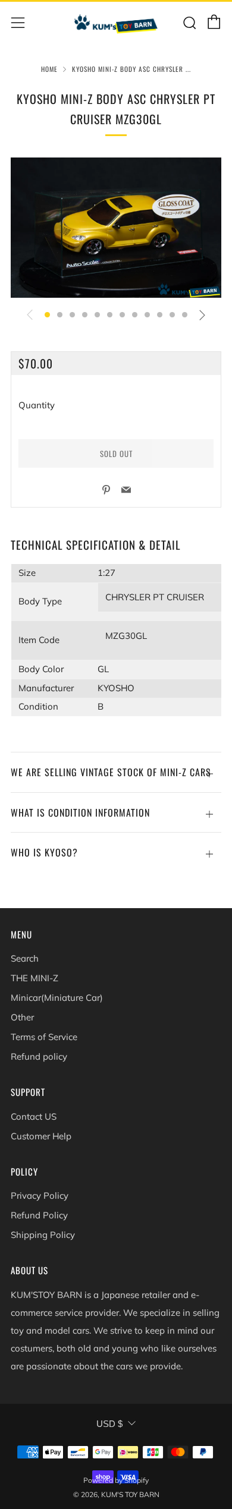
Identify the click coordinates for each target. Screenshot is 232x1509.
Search (25, 958)
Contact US (34, 1116)
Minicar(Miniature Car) (57, 997)
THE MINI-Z (34, 978)
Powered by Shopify (116, 1480)
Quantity (36, 405)
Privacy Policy (39, 1195)
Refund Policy (39, 1215)
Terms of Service (44, 1036)
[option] (116, 227)
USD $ (109, 1424)
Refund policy (39, 1056)
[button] (47, 314)
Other (22, 1017)
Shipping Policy (43, 1234)
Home (49, 69)
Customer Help (41, 1136)
